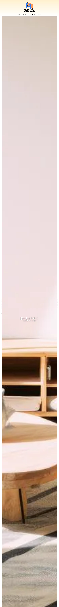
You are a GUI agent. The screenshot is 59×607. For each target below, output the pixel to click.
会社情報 (33, 14)
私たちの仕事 (24, 14)
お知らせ (29, 14)
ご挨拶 (19, 14)
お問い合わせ (39, 14)
